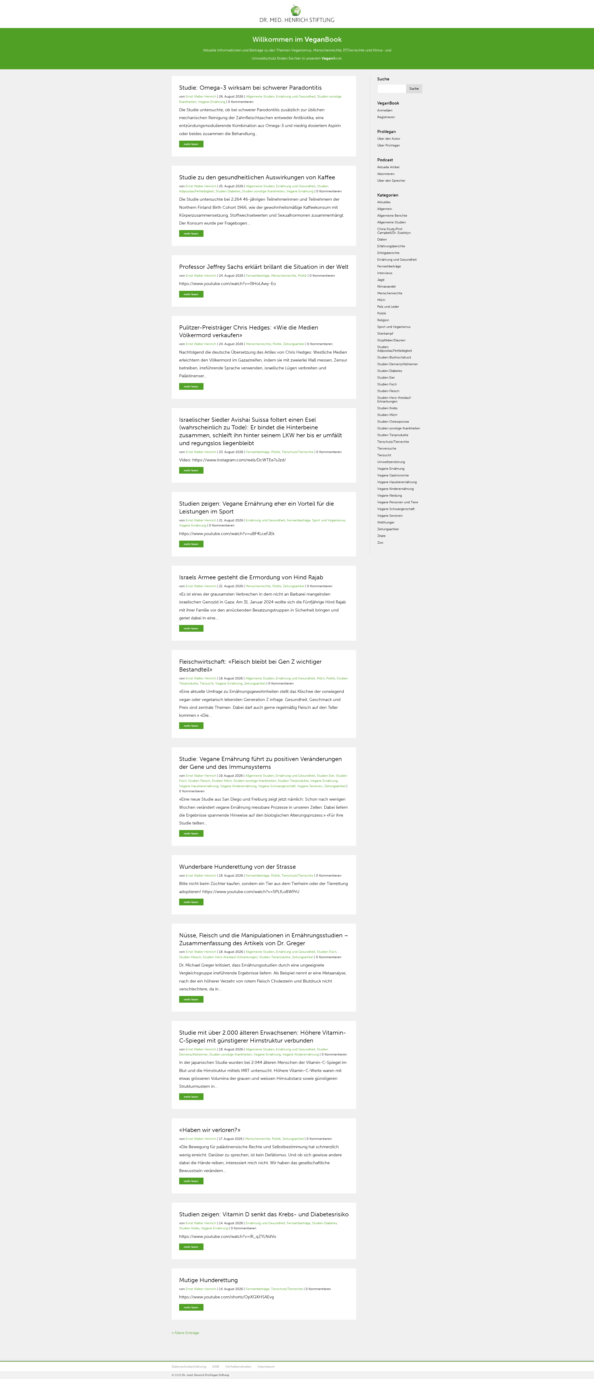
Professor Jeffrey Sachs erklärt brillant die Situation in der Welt (264, 266)
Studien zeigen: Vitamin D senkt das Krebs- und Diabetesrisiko (264, 1214)
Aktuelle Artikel (388, 167)
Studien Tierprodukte (293, 781)
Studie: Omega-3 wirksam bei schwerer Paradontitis (250, 87)
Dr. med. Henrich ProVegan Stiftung (205, 1375)
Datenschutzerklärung (189, 1367)
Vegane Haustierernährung (199, 786)
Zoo (380, 543)
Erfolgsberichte (388, 253)
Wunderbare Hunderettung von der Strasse (237, 866)
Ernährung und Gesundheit (296, 96)
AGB (215, 1367)
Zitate (381, 536)
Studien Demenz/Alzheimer (397, 364)
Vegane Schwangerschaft (277, 786)
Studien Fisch (326, 952)
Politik (302, 276)
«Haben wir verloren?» (210, 1130)
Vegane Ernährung (211, 102)
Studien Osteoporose (393, 422)
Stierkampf (385, 334)
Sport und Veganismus (328, 520)
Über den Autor (388, 139)
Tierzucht (207, 683)
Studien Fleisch (199, 781)
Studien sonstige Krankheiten (263, 191)
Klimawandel (386, 286)
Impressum (266, 1367)
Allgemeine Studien (260, 96)
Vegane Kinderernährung (238, 786)
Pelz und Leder (388, 307)
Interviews (384, 273)
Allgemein (384, 209)
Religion (383, 320)
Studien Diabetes (228, 191)
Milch (321, 678)
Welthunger (385, 522)
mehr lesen (191, 144)
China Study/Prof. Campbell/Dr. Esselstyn (394, 231)
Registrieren (386, 117)
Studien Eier (325, 776)
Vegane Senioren (310, 786)
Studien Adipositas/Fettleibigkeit (394, 349)
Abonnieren (385, 174)
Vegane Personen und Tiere (397, 502)
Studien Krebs (189, 1228)
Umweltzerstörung (391, 462)
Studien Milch (222, 781)
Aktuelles (384, 202)
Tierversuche (386, 448)
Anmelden (384, 110)
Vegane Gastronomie (393, 475)
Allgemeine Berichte (392, 216)
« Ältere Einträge (185, 1333)
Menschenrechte (283, 276)
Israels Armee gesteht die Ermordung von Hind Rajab (251, 577)
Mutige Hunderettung (208, 1280)
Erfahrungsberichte (391, 246)
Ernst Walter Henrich (201, 96)
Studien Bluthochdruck (394, 357)
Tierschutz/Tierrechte (297, 452)
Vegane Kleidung (389, 496)
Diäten (382, 239)
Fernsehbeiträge (258, 276)
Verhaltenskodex (238, 1367)
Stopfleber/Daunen (391, 340)
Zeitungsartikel (293, 344)
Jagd (380, 280)
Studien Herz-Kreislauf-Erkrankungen (230, 957)
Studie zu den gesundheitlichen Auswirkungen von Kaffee (257, 177)
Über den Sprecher (391, 181)
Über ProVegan (388, 145)
